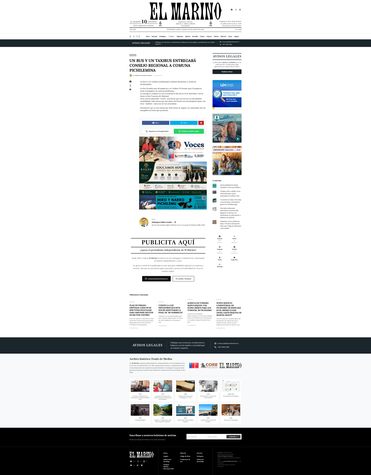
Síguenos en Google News (159, 131)
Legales (165, 456)
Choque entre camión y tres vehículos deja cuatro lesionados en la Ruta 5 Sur (230, 193)
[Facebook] (231, 10)
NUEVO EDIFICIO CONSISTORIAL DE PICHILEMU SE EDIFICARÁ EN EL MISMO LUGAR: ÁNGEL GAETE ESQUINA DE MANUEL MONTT (228, 309)
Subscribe (233, 437)
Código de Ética (185, 456)
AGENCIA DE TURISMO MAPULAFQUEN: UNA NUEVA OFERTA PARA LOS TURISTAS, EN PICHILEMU (199, 306)
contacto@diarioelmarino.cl (158, 279)
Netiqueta (200, 456)
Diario (165, 453)
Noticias (132, 55)
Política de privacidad (200, 460)
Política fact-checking (167, 460)
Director (200, 453)
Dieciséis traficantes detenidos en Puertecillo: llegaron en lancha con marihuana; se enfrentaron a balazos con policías (230, 212)
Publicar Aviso (227, 72)
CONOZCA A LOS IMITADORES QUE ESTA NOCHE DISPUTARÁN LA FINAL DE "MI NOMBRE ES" (170, 309)
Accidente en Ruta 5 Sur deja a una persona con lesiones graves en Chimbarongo (230, 202)
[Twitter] (235, 10)
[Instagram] (240, 10)
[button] (130, 36)
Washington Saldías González (162, 222)
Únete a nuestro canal (190, 131)
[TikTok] (137, 465)
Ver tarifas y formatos (183, 279)
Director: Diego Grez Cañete (225, 456)
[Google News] (141, 465)
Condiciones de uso (185, 460)
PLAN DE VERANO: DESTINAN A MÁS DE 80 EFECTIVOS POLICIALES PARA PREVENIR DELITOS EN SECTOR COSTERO (141, 310)
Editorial (183, 453)
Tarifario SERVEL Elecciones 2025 (168, 467)
